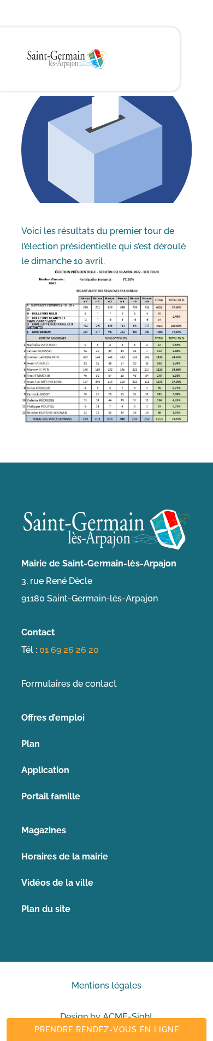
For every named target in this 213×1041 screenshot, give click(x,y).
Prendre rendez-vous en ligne (106, 1029)
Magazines (43, 830)
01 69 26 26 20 (69, 650)
